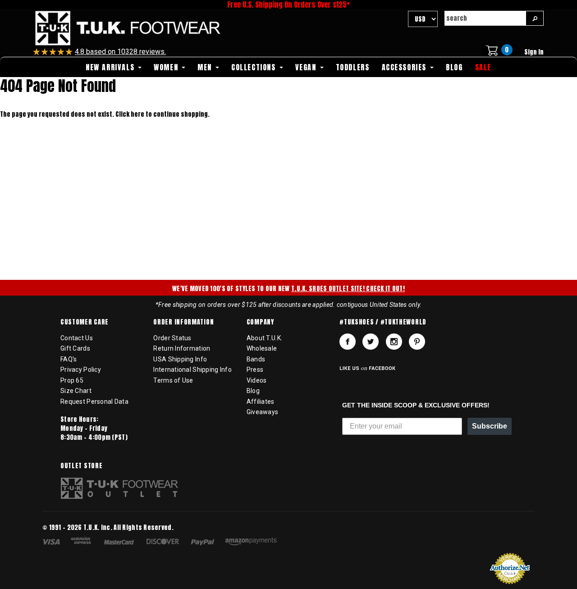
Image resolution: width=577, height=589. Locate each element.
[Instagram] (394, 341)
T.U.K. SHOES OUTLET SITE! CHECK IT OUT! (348, 288)
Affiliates (261, 401)
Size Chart (76, 390)
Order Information (183, 322)
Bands (256, 359)
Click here (130, 114)
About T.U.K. (264, 338)
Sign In (534, 52)
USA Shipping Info (180, 359)
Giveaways (263, 411)
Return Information (181, 348)
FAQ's (68, 359)
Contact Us (76, 338)
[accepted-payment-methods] (164, 543)
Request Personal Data (94, 401)
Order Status (172, 338)
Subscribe (489, 426)
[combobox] (485, 18)
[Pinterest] (417, 341)
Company (260, 322)
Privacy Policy (80, 369)
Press (255, 369)
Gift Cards (75, 348)
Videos (257, 380)
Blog (253, 390)
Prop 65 (71, 380)
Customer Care (84, 322)
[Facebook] (347, 341)
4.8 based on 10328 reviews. (120, 51)
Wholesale (262, 348)
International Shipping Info (192, 369)
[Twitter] (370, 341)
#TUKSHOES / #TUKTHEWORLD (382, 322)
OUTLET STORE (81, 466)
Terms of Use (173, 380)
